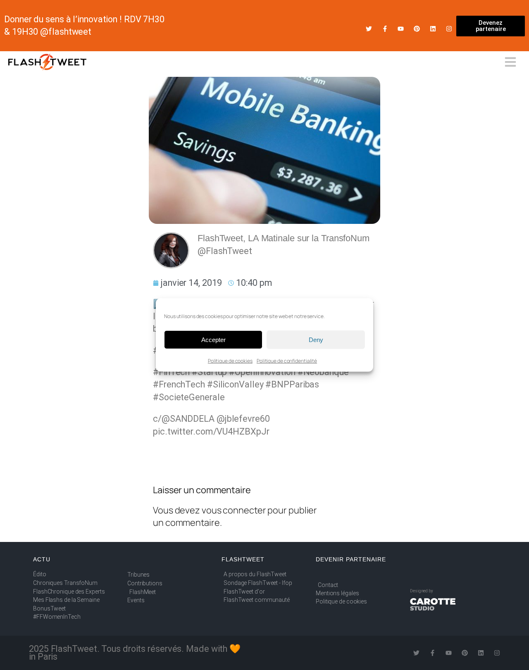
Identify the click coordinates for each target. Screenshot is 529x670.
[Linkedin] (433, 29)
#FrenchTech (179, 384)
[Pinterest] (417, 29)
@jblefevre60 (243, 418)
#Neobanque (323, 372)
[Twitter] (369, 29)
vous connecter (234, 510)
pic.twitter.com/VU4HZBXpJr (211, 431)
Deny (316, 339)
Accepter (213, 339)
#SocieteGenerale (188, 397)
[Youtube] (401, 29)
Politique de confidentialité (287, 360)
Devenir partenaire (351, 559)
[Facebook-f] (385, 29)
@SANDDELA (188, 418)
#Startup (209, 372)
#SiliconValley (235, 384)
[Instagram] (449, 29)
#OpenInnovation (262, 372)
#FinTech (171, 372)
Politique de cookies (230, 360)
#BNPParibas (292, 384)
